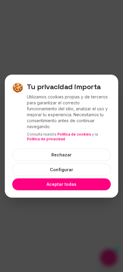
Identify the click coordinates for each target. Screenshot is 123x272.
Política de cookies (74, 134)
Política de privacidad (46, 139)
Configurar (61, 169)
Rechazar (61, 154)
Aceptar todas (61, 184)
